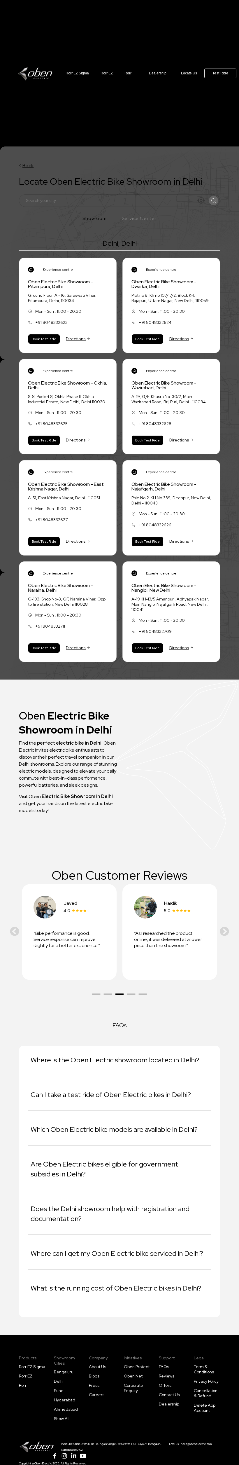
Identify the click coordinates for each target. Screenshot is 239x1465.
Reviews (166, 1376)
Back (28, 166)
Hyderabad (64, 1400)
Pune (59, 1390)
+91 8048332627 (51, 519)
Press (94, 1385)
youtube (83, 1456)
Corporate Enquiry (133, 1388)
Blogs (94, 1376)
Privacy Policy (206, 1381)
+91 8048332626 (155, 525)
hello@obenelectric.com (196, 1444)
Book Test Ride (44, 339)
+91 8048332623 (51, 322)
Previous (14, 932)
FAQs (164, 1366)
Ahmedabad (66, 1409)
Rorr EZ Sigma (77, 73)
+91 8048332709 (155, 631)
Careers (96, 1394)
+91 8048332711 (50, 626)
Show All (61, 1418)
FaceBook (55, 1456)
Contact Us (169, 1394)
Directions (76, 338)
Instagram (64, 1456)
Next (224, 932)
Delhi (59, 1381)
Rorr (127, 73)
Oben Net (133, 1376)
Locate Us (189, 73)
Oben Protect (137, 1366)
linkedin (73, 1456)
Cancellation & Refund (205, 1393)
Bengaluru (63, 1372)
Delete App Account (204, 1408)
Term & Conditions (204, 1369)
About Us (97, 1366)
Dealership (157, 73)
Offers (165, 1385)
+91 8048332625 (51, 423)
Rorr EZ (107, 73)
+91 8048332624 (155, 322)
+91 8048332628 (155, 423)
